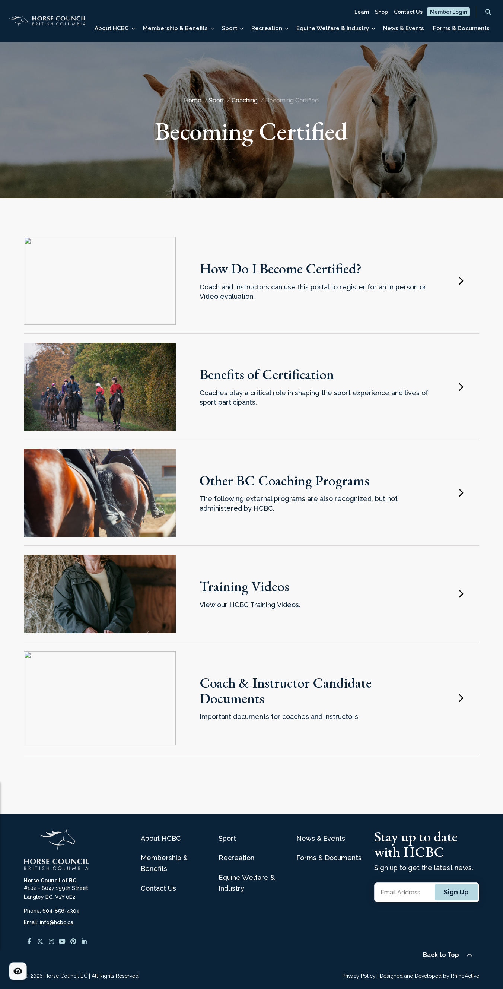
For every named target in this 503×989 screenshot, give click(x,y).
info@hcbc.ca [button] (56, 922)
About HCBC (112, 28)
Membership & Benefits (175, 28)
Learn (361, 12)
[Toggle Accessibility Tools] (18, 971)
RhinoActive (465, 976)
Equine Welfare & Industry (332, 28)
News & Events (403, 28)
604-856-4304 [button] (61, 910)
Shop (381, 12)
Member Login (448, 12)
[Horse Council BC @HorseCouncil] (29, 941)
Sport (229, 28)
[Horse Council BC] (47, 24)
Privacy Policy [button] (359, 976)
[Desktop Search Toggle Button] (488, 12)
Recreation (266, 28)
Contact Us (408, 12)
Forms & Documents (461, 28)
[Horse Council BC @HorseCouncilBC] (62, 941)
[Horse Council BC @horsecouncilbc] (40, 941)
